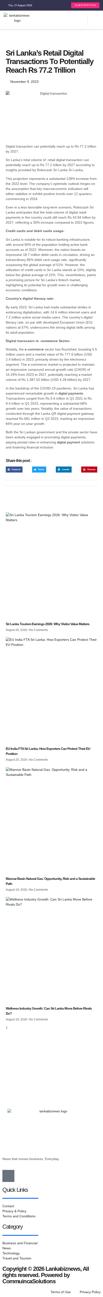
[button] (83, 20)
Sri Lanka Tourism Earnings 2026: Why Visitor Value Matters (47, 624)
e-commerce (34, 349)
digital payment (68, 442)
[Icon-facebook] (8, 1176)
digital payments (70, 393)
